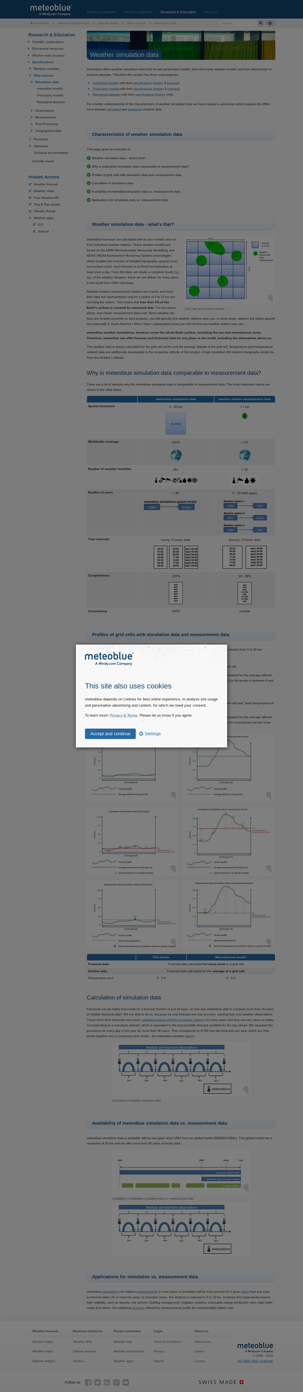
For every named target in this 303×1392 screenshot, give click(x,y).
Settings (152, 733)
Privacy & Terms (123, 715)
